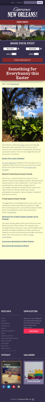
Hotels (3, 321)
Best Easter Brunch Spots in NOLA (15, 246)
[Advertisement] (22, 285)
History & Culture (7, 336)
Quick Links (5, 343)
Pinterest (14, 387)
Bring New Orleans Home (9, 338)
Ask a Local (5, 346)
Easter (22, 145)
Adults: (8, 54)
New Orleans (15, 84)
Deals (3, 333)
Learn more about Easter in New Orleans (18, 241)
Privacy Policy (6, 348)
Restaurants (5, 323)
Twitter (9, 387)
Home (12, 3)
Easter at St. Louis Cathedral (13, 158)
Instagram (19, 387)
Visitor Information (8, 331)
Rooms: (31, 54)
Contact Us (19, 3)
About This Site (6, 341)
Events (3, 328)
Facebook (4, 387)
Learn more (12, 212)
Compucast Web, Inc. (24, 399)
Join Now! (33, 331)
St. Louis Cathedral (8, 163)
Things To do (5, 326)
